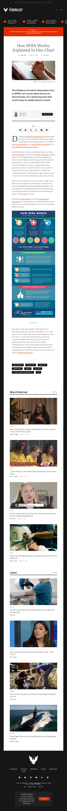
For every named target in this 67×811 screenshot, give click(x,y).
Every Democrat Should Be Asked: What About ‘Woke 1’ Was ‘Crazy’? (32, 653)
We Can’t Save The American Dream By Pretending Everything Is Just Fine (33, 695)
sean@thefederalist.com (25, 353)
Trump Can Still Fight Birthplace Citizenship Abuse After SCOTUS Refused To (33, 557)
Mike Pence (37, 368)
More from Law (18, 392)
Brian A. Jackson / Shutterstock (46, 81)
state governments (18, 155)
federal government (42, 155)
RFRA (38, 372)
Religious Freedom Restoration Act (22, 372)
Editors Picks (30, 365)
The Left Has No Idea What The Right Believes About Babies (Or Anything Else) (32, 611)
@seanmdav (23, 115)
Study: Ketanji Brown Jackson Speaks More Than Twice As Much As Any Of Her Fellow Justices (33, 430)
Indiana (28, 368)
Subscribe (44, 798)
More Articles (47, 114)
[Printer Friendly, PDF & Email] (46, 130)
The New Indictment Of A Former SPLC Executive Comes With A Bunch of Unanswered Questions (33, 515)
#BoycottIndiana (17, 365)
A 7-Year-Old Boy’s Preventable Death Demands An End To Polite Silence (33, 473)
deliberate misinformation (35, 137)
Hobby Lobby (42, 365)
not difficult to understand (41, 144)
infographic (26, 199)
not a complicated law (20, 144)
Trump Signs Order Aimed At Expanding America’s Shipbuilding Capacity (33, 737)
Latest (13, 572)
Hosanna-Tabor (17, 368)
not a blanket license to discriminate (25, 147)
